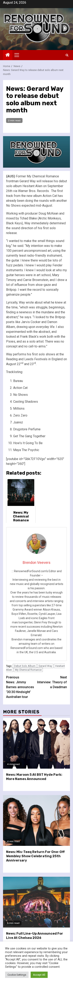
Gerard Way (45, 665)
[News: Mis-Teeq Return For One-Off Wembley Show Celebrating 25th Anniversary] (36, 820)
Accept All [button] (39, 974)
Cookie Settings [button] (17, 974)
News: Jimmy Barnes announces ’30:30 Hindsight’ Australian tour (20, 687)
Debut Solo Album (24, 665)
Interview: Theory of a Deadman (52, 682)
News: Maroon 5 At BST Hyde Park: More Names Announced (34, 777)
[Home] (7, 55)
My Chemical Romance (28, 669)
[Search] (67, 55)
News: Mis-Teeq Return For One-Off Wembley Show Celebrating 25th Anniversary (35, 856)
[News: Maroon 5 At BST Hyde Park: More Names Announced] (36, 743)
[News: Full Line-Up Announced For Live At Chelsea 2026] (36, 902)
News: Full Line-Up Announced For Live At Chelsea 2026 (34, 936)
